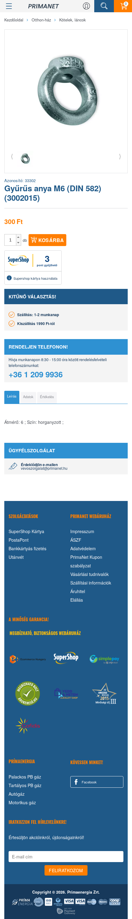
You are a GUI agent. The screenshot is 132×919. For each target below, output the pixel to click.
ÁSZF (75, 540)
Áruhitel (77, 591)
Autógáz (17, 794)
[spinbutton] (10, 240)
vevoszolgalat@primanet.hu (44, 468)
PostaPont (19, 540)
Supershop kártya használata (35, 278)
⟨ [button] (12, 155)
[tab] (11, 397)
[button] (18, 237)
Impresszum (82, 531)
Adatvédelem (83, 548)
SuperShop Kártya (26, 531)
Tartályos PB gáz (25, 785)
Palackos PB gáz (25, 777)
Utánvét (16, 557)
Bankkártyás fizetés (27, 548)
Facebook (89, 781)
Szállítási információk (90, 583)
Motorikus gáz (22, 802)
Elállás (76, 600)
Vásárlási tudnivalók (89, 574)
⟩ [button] (120, 155)
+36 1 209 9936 (36, 374)
